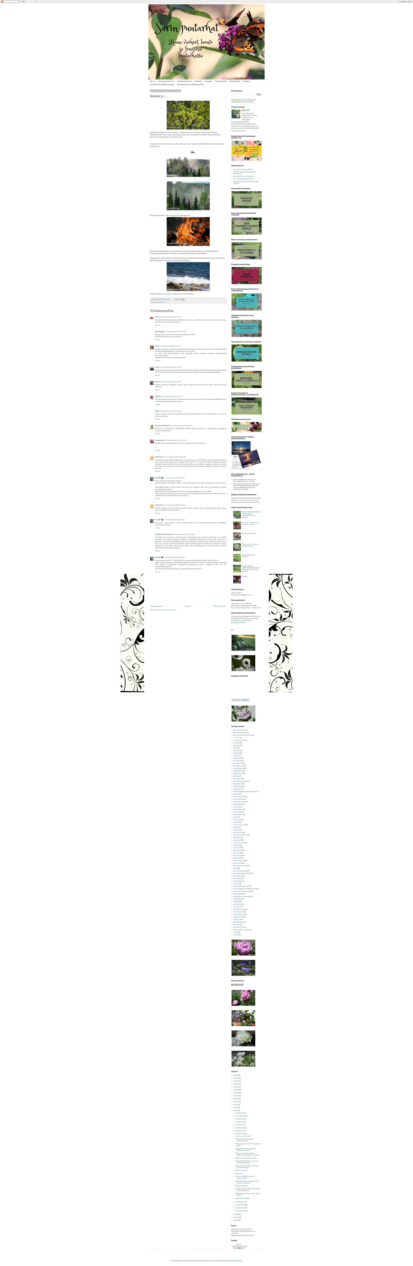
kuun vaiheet (238, 796)
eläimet (236, 753)
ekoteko (236, 750)
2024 (236, 1081)
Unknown (159, 457)
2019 (235, 1096)
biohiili (236, 743)
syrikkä (236, 901)
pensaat (236, 853)
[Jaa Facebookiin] (182, 299)
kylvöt (235, 807)
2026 (236, 1075)
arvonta (236, 738)
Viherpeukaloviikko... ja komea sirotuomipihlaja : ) (246, 1162)
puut (235, 868)
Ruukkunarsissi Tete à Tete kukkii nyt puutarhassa (247, 1189)
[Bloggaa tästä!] (178, 299)
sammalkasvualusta (240, 886)
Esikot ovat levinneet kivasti (246, 1158)
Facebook (198, 81)
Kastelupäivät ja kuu (184, 81)
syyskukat (237, 904)
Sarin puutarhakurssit (166, 81)
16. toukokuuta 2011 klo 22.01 (175, 457)
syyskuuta (239, 1122)
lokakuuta (239, 1119)
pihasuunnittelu (239, 866)
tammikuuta (240, 1211)
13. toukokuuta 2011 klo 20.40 (175, 331)
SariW (158, 478)
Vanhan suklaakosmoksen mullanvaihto (245, 1177)
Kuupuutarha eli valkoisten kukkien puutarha (245, 1149)
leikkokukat (237, 814)
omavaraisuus (238, 843)
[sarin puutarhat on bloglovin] (240, 701)
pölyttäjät (237, 878)
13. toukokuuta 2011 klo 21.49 (170, 367)
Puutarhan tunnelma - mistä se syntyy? (250, 523)
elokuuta (238, 1125)
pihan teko (237, 863)
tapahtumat (237, 917)
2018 (235, 1099)
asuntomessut (238, 740)
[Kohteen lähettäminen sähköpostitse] (176, 299)
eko (234, 748)
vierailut (236, 924)
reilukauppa (237, 881)
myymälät (237, 837)
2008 (236, 1220)
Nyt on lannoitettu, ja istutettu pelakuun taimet (246, 1166)
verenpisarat (238, 922)
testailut (236, 919)
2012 (235, 1107)
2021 (235, 1090)
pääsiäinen (237, 876)
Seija (157, 411)
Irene (157, 367)
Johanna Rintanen (163, 425)
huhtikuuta (239, 1202)
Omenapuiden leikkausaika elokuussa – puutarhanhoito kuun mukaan (251, 568)
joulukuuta (239, 1113)
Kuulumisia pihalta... (243, 1198)
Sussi (157, 382)
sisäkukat (236, 899)
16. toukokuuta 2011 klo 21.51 (176, 440)
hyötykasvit (237, 768)
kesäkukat (237, 784)
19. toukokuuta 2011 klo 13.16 (184, 534)
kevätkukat (237, 786)
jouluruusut (237, 773)
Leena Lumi (160, 440)
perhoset (236, 858)
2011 (235, 1110)
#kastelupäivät (239, 730)
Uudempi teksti (156, 606)
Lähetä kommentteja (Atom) (165, 610)
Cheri (157, 317)
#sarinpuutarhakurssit (242, 735)
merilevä (236, 830)
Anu (157, 346)
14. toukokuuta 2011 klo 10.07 (170, 382)
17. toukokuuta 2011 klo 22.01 (174, 520)
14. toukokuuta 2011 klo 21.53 (181, 425)
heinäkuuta (239, 1128)
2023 (235, 1084)
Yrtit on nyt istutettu (243, 1136)
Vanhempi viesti (219, 606)
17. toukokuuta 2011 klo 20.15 (174, 505)
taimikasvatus (238, 909)
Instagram (208, 81)
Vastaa (157, 325)
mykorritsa (237, 832)
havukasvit (237, 763)
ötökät (235, 935)
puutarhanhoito (239, 871)
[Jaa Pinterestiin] (184, 299)
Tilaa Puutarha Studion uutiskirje (162, 84)
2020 (236, 1093)
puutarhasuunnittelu (241, 873)
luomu (235, 822)
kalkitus (236, 776)
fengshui (162, 302)
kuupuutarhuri (238, 802)
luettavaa (236, 820)
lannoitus (237, 812)
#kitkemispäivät (239, 733)
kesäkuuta (239, 1130)
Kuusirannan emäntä (164, 534)
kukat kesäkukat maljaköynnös (244, 791)
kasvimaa (236, 779)
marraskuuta (240, 1116)
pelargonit (237, 850)
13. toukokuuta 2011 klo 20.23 (171, 317)
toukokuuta (239, 1133)
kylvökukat (237, 804)
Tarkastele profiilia (238, 131)
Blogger (239, 1260)
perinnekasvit (238, 860)
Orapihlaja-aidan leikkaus (243, 169)
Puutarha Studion (245, 500)
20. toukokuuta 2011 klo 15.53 (174, 557)
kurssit (235, 794)
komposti (236, 789)
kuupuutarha (238, 799)
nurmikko (237, 840)
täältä (239, 593)
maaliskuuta (240, 1205)
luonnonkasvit (238, 825)
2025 (235, 1078)
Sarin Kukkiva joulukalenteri (244, 889)
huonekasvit (238, 766)
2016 (235, 1104)
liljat (235, 817)
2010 (235, 1214)
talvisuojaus (237, 912)
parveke (236, 848)
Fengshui (246, 81)
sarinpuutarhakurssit (241, 891)
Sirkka (158, 396)
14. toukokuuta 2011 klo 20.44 (170, 411)
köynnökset (237, 809)
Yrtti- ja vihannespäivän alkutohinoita (244, 1140)
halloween (237, 761)
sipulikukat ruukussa (241, 896)
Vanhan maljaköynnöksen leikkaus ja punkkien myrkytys (247, 1154)
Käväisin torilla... (241, 1170)
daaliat (235, 745)
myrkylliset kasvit (240, 835)
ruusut (235, 884)
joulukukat (237, 771)
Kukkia (244, 576)
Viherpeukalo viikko (241, 930)
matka (235, 827)
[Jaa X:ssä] (180, 299)
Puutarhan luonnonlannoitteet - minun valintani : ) (247, 1182)
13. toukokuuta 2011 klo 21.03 (169, 346)
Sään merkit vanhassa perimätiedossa (250, 545)
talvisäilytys (238, 914)
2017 (235, 1102)
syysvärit (236, 907)
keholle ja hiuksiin (240, 781)
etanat (235, 756)
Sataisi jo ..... (239, 1173)
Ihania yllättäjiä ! (241, 1186)
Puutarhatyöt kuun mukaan (243, 176)
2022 (235, 1087)
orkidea (236, 845)
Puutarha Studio (221, 81)
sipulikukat (237, 894)
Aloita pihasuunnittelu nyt (243, 179)
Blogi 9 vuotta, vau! (249, 533)
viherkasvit (237, 927)
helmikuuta (240, 1208)
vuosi (235, 932)
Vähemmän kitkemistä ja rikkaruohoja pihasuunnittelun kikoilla (251, 514)
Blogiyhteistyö (235, 81)
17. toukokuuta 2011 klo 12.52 (174, 478)
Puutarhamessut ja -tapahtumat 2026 (190, 84)
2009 (236, 1217)
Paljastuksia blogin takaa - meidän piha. (246, 608)
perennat (236, 855)
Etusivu (152, 81)
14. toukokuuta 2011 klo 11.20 (172, 396)
